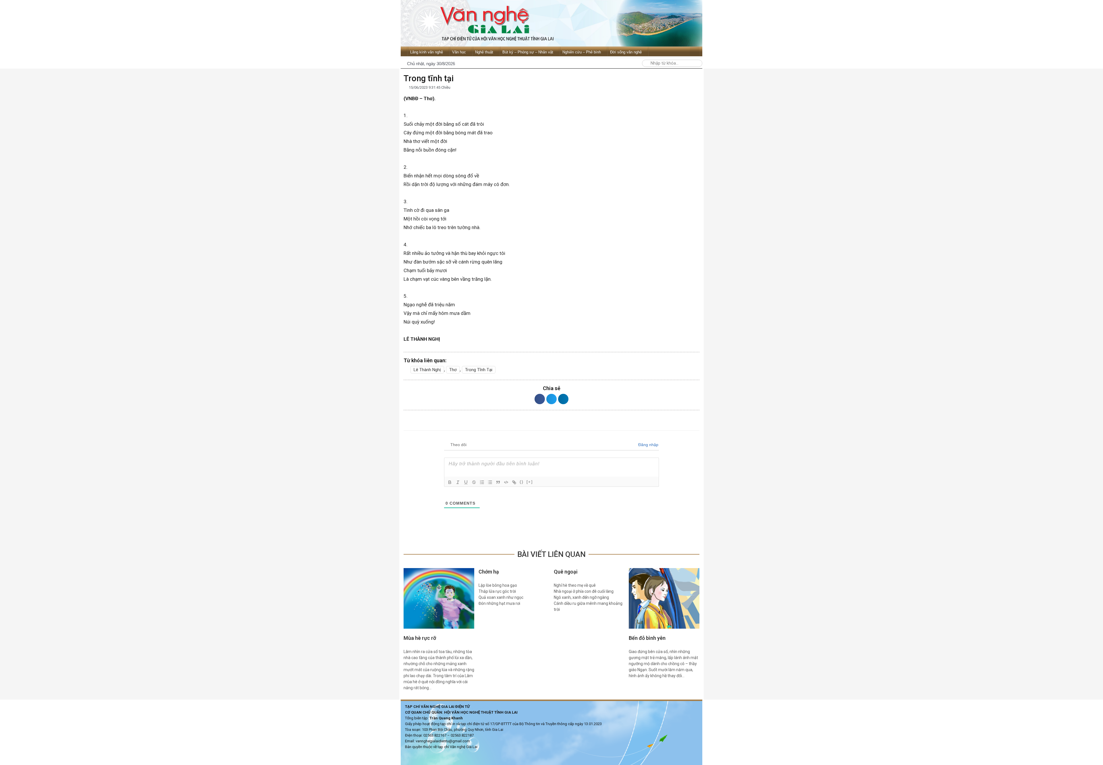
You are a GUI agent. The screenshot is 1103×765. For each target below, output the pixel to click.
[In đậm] (450, 482)
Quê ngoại (566, 572)
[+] (530, 482)
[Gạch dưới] (466, 482)
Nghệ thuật (484, 52)
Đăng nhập (647, 444)
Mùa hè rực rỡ (420, 638)
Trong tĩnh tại (478, 369)
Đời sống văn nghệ (626, 52)
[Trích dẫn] (498, 482)
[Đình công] (474, 482)
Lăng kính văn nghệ (426, 52)
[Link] (514, 482)
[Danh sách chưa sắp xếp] (490, 482)
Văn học (459, 52)
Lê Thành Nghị (427, 369)
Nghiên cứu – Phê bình (581, 52)
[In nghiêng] (458, 482)
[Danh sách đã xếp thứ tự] (482, 482)
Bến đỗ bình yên (647, 638)
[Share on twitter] (551, 399)
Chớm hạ (489, 572)
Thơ (453, 369)
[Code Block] (506, 482)
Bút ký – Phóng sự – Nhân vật (527, 52)
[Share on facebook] (540, 399)
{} (522, 482)
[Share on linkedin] (563, 399)
